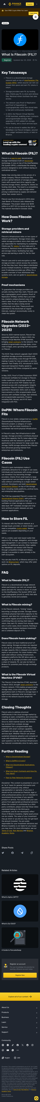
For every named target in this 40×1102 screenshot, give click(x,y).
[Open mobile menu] (36, 4)
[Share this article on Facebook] (12, 853)
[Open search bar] (22, 4)
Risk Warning (25, 1089)
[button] (36, 4)
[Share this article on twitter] (3, 853)
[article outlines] (35, 17)
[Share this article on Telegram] (22, 853)
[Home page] (14, 4)
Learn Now (33, 13)
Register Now (20, 975)
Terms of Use (17, 1089)
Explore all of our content (18, 997)
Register (30, 4)
